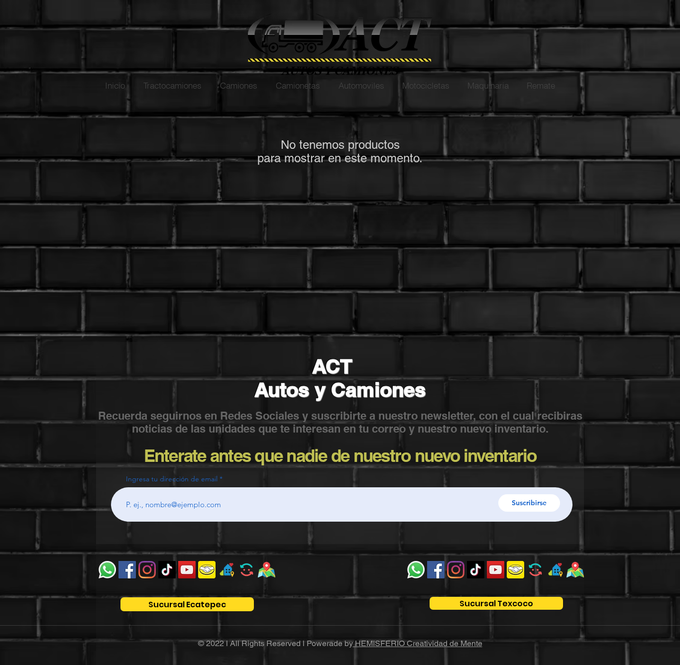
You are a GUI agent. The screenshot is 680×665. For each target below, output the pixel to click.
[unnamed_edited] (246, 569)
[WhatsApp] (107, 569)
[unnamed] (207, 569)
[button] (172, 85)
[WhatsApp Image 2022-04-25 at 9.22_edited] (266, 569)
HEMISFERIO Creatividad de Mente (417, 643)
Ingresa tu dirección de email (172, 478)
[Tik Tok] (167, 569)
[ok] (226, 569)
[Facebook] (127, 569)
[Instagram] (147, 569)
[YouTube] (187, 569)
